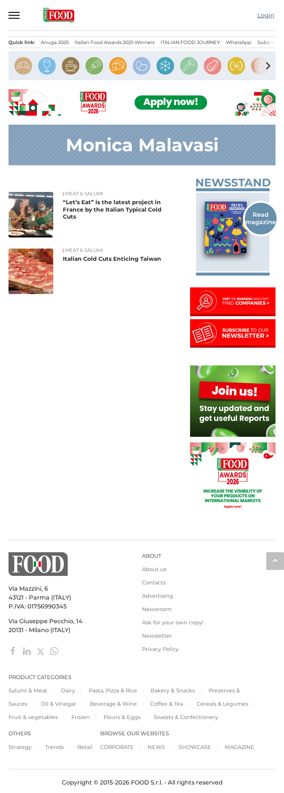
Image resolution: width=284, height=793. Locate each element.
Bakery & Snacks (173, 690)
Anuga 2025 (55, 42)
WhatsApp (238, 42)
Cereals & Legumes (222, 704)
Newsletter (157, 635)
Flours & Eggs (122, 717)
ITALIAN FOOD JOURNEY (190, 42)
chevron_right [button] (268, 65)
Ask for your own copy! (172, 622)
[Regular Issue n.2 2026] (233, 227)
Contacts (154, 582)
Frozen (80, 717)
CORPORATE (117, 747)
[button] (14, 15)
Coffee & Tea (166, 704)
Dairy (68, 690)
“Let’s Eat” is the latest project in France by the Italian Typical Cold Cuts (112, 209)
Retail (84, 747)
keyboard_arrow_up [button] (275, 560)
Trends (54, 747)
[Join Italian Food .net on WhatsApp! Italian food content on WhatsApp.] (232, 434)
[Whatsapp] (54, 650)
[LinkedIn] (27, 650)
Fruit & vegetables (33, 717)
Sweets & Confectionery (186, 717)
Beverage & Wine (113, 704)
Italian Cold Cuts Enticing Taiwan (112, 258)
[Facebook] (14, 650)
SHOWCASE (195, 747)
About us (154, 569)
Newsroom (157, 609)
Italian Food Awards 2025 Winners (115, 42)
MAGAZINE (239, 747)
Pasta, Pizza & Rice (113, 690)
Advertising (157, 596)
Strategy (20, 747)
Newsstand (232, 182)
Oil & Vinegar (58, 704)
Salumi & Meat (28, 690)
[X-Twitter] (41, 650)
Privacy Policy (160, 649)
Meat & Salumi (84, 194)
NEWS (156, 747)
